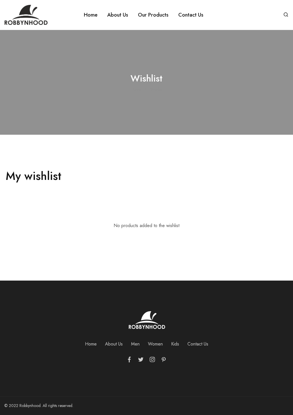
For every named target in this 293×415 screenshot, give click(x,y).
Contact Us (190, 14)
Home (91, 14)
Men (135, 344)
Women (155, 344)
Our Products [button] (153, 14)
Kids (175, 344)
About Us (117, 14)
